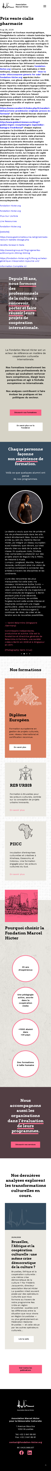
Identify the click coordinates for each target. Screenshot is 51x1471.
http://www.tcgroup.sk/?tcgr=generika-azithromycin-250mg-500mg (20, 251)
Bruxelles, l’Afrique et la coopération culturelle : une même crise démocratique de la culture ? (24, 1254)
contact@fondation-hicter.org (25, 1442)
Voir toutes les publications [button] (26, 1369)
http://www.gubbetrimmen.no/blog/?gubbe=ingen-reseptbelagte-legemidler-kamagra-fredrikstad (22, 125)
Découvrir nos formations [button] (25, 412)
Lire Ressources (8, 221)
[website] (4, 231)
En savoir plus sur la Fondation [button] (26, 426)
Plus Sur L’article (9, 216)
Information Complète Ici (13, 266)
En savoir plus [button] (20, 747)
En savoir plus (17, 810)
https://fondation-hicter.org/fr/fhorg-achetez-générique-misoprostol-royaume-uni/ (23, 259)
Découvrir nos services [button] (25, 1145)
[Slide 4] (29, 653)
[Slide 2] (24, 653)
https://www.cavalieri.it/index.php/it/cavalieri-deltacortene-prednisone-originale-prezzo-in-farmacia (25, 111)
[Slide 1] (21, 653)
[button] (44, 6)
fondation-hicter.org (11, 77)
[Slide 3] (27, 653)
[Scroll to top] (45, 1465)
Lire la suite (24, 1339)
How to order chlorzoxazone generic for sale (23, 73)
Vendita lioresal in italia (12, 245)
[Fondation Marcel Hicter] (15, 6)
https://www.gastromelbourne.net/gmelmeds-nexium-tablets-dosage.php (24, 238)
